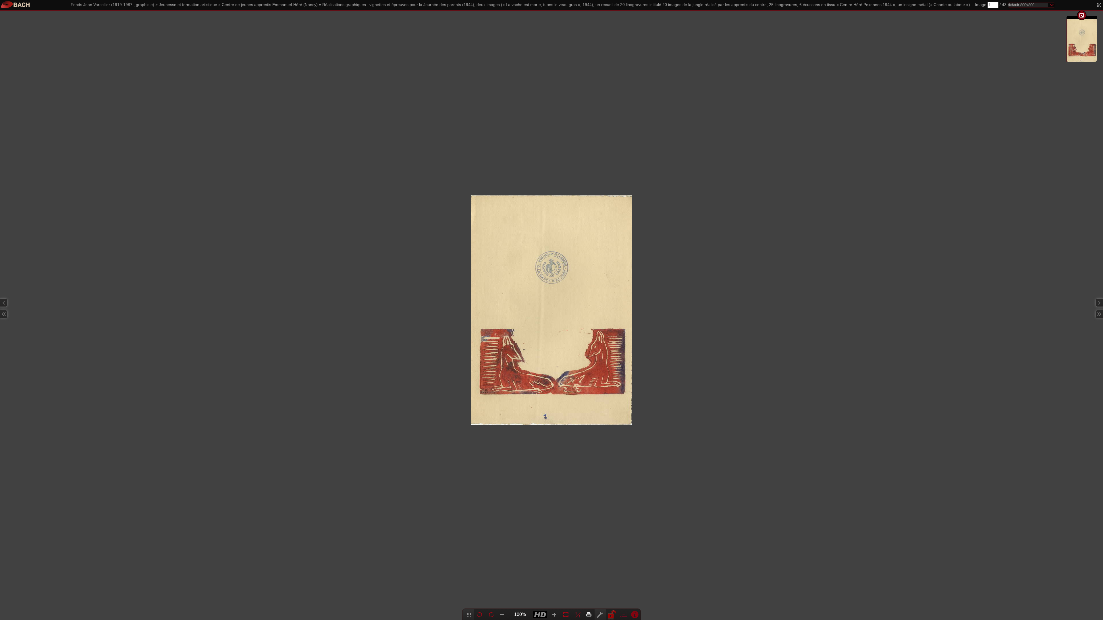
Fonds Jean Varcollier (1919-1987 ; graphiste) (112, 5)
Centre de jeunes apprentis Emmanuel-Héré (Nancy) (270, 5)
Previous (3, 303)
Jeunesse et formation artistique (188, 5)
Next (1099, 303)
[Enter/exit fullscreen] (1099, 5)
